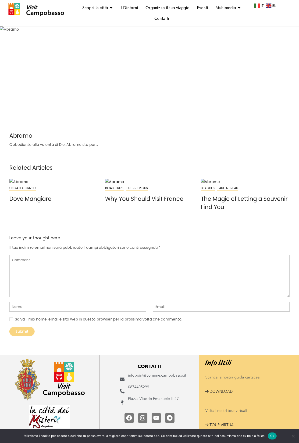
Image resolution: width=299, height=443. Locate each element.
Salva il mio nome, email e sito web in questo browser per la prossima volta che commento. (98, 319)
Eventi (202, 8)
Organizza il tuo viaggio (167, 8)
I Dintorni (129, 8)
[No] (293, 436)
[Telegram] (169, 418)
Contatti (161, 18)
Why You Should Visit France (144, 199)
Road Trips (114, 188)
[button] (219, 391)
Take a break (227, 188)
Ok (272, 436)
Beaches (208, 188)
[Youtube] (156, 418)
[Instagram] (142, 418)
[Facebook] (129, 418)
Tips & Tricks (137, 188)
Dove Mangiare (30, 199)
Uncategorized (22, 188)
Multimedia (226, 8)
